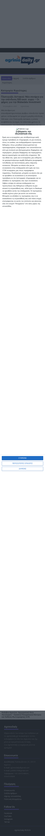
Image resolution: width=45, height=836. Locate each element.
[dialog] (22, 418)
